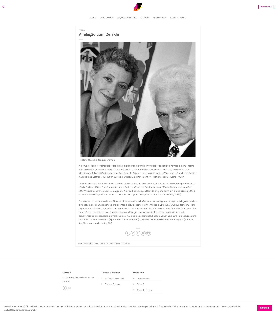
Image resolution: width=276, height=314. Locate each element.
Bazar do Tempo (178, 18)
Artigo (82, 30)
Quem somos (143, 278)
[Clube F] (138, 6)
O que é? (145, 18)
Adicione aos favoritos (120, 243)
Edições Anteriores (127, 18)
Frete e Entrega (112, 284)
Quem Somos (159, 18)
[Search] (3, 7)
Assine (93, 18)
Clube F (140, 284)
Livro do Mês (106, 18)
